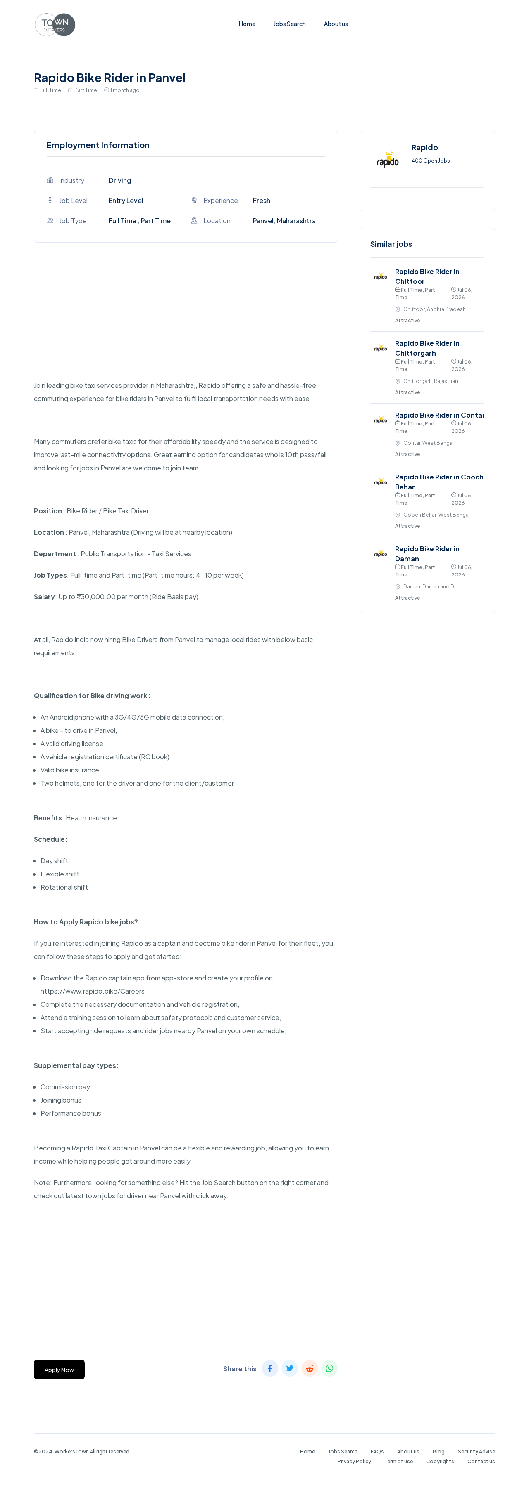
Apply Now (59, 1369)
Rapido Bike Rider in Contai (439, 415)
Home (247, 23)
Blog (439, 1451)
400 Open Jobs (431, 161)
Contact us (481, 1461)
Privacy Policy (354, 1461)
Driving (120, 180)
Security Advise (476, 1451)
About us (336, 23)
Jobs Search (290, 23)
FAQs (377, 1451)
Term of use (398, 1461)
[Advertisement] (186, 321)
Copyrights (440, 1461)
